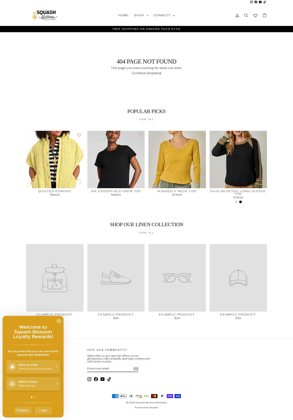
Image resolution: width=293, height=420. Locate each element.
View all (146, 119)
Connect (162, 15)
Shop (140, 15)
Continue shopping (146, 73)
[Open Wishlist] (255, 15)
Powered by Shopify (146, 407)
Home (123, 15)
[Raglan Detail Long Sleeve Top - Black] (240, 201)
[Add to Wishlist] (79, 135)
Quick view (54, 184)
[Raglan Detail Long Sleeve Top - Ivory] (236, 201)
